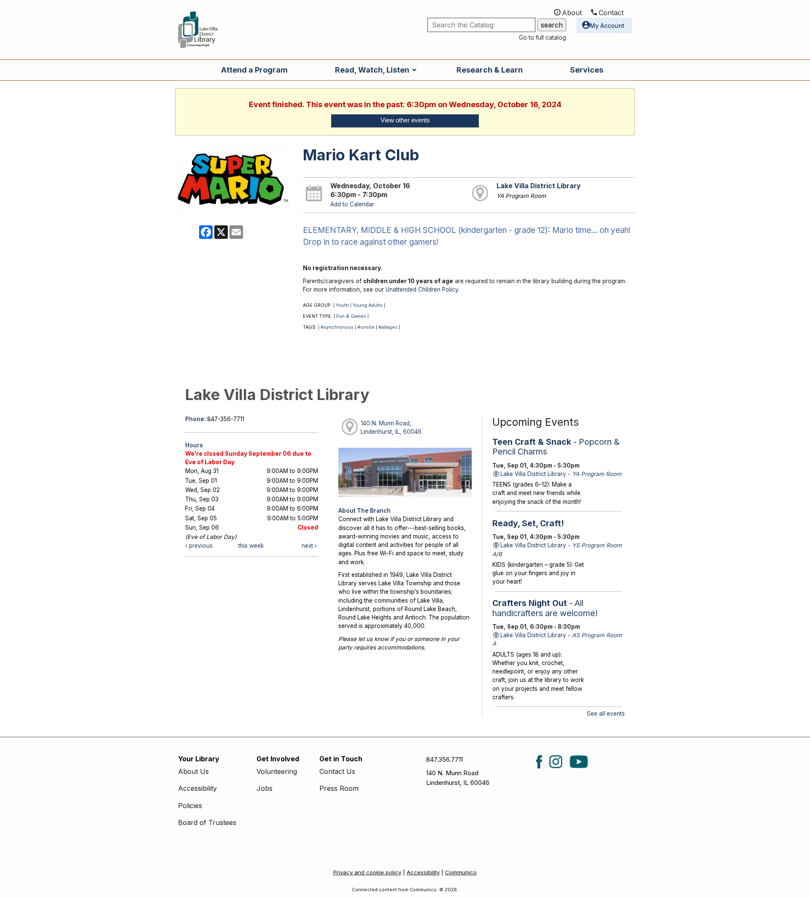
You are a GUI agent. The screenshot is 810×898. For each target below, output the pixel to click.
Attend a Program (254, 69)
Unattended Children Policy (422, 289)
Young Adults (368, 305)
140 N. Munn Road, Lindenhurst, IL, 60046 (391, 427)
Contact (611, 12)
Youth (342, 305)
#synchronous (337, 327)
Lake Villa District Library (538, 186)
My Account (607, 25)
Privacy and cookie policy (367, 872)
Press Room (339, 788)
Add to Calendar (352, 204)
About (572, 12)
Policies (190, 805)
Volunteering (276, 771)
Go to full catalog (542, 37)
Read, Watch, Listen (372, 69)
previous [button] (200, 545)
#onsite (366, 327)
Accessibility (197, 788)
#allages (387, 327)
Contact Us (337, 771)
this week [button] (251, 545)
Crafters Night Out (545, 608)
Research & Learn (489, 69)
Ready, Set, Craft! (528, 523)
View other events (405, 120)
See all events (606, 713)
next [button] (308, 545)
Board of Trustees (207, 822)
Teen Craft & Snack (555, 447)
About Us (193, 771)
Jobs (264, 788)
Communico (461, 872)
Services (586, 69)
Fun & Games (351, 316)
